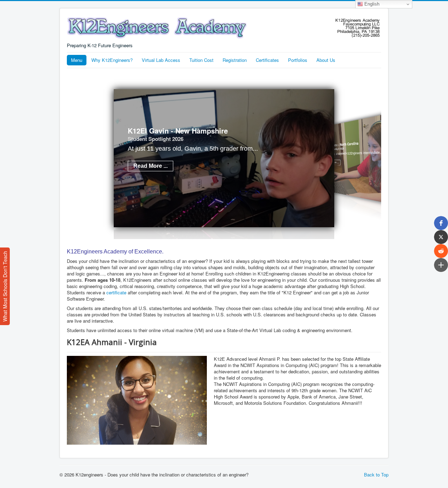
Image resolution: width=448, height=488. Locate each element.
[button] (441, 223)
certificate (116, 292)
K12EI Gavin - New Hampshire (178, 130)
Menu (76, 60)
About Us (325, 60)
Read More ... (150, 166)
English (371, 4)
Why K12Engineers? (112, 60)
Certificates (267, 60)
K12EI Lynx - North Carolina (342, 144)
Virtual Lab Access (161, 60)
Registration (235, 60)
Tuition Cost (201, 60)
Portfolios (297, 60)
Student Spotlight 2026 (155, 139)
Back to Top (376, 474)
